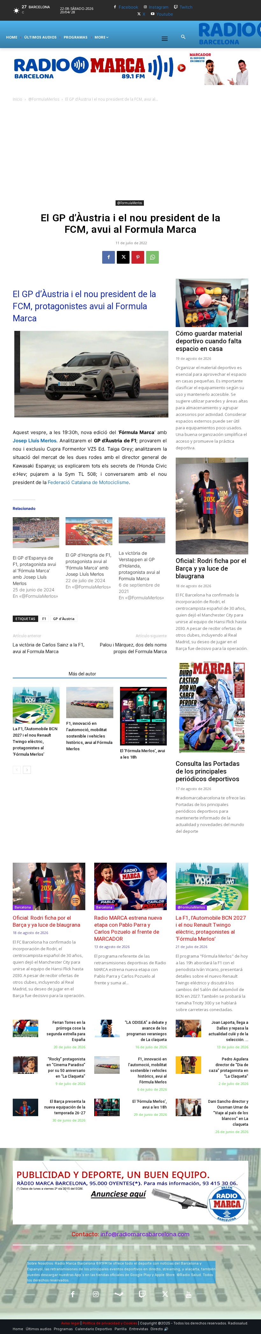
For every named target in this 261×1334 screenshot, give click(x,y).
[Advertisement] (130, 150)
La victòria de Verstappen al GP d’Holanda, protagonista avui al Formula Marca (139, 565)
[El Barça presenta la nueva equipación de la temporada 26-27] (25, 1107)
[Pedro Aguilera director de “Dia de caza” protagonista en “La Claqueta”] (188, 1065)
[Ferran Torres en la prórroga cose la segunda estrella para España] (25, 1029)
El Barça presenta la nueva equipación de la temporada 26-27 (64, 1107)
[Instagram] (146, 7)
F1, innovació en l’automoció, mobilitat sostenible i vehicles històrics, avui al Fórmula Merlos (89, 736)
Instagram (158, 7)
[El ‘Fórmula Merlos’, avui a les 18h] (143, 716)
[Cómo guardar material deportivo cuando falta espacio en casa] (212, 303)
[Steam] (118, 1295)
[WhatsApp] (152, 257)
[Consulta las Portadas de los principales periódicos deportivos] (212, 708)
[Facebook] (115, 7)
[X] (139, 14)
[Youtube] (153, 14)
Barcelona (23, 907)
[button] (183, 37)
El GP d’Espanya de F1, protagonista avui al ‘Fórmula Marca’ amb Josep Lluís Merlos (34, 570)
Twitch (186, 7)
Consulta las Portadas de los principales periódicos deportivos (208, 771)
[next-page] (27, 770)
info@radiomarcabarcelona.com (145, 1234)
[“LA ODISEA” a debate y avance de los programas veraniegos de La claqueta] (107, 1029)
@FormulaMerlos (43, 99)
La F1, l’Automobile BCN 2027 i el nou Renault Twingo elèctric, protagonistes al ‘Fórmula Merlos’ (35, 741)
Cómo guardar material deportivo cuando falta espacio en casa (209, 341)
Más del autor (82, 673)
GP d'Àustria (63, 618)
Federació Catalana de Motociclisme (88, 482)
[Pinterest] (137, 257)
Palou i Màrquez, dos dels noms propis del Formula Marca (133, 648)
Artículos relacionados (39, 673)
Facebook (128, 7)
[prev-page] (17, 770)
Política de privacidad (101, 1323)
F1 (44, 618)
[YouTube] (188, 1295)
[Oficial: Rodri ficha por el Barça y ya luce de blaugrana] (212, 506)
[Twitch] (176, 7)
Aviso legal (70, 1323)
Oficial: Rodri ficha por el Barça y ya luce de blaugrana (211, 568)
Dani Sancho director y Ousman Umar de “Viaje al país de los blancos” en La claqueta (228, 1113)
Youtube (164, 14)
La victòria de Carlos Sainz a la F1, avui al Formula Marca (48, 648)
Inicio (17, 99)
